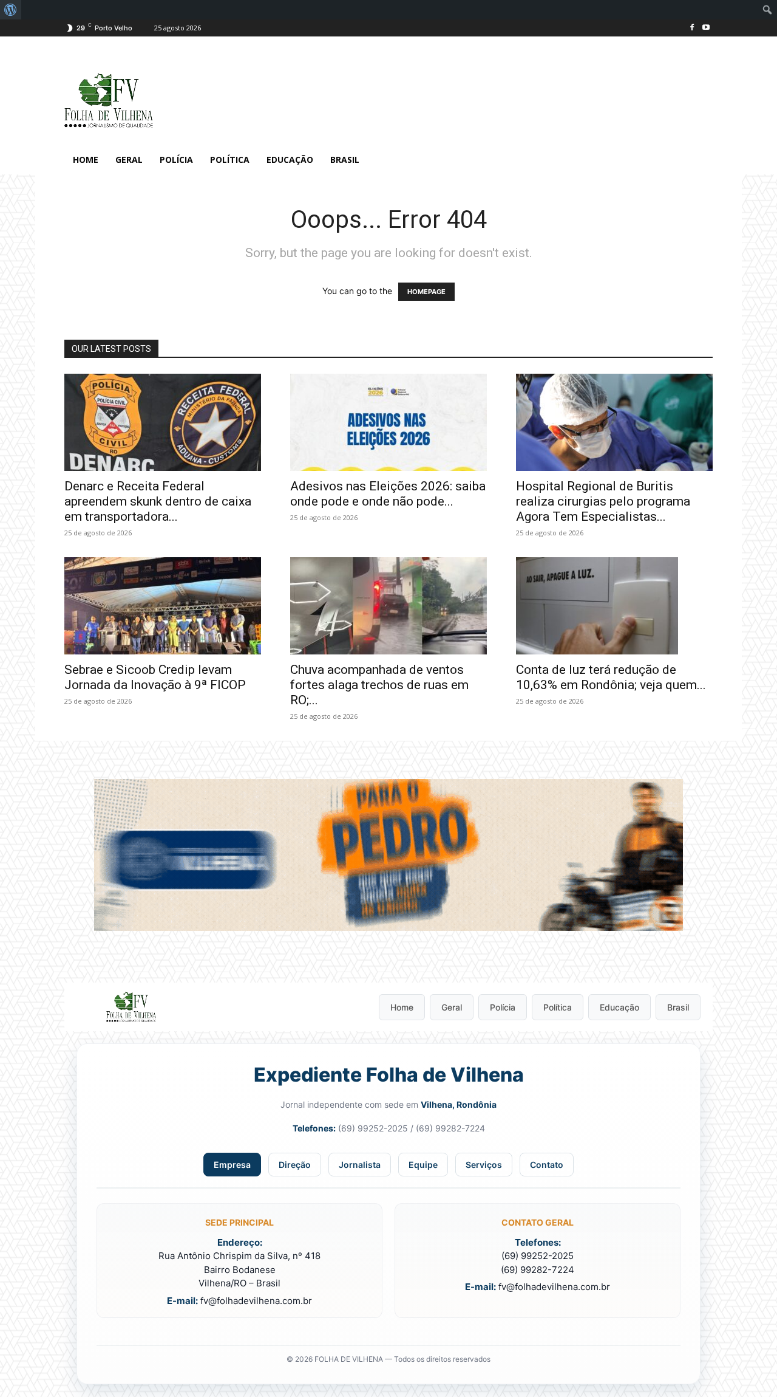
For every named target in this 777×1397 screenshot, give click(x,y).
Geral (451, 1007)
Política (557, 1007)
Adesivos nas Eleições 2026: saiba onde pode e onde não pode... (388, 494)
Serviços (484, 1164)
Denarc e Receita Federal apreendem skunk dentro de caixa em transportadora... (157, 501)
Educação (619, 1007)
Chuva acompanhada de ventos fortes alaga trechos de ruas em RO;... (379, 684)
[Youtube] (706, 28)
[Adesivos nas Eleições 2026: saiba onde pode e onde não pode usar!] (388, 422)
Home (401, 1007)
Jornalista (360, 1164)
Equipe (423, 1164)
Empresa (232, 1164)
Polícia (502, 1007)
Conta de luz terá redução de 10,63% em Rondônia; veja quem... (611, 677)
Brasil (678, 1007)
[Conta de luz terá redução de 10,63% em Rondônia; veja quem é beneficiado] (614, 605)
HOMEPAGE (426, 291)
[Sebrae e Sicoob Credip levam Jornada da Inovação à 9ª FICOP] (162, 605)
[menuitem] (10, 9)
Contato (546, 1164)
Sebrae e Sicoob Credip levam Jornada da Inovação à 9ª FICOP (155, 677)
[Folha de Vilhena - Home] (131, 1007)
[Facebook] (692, 28)
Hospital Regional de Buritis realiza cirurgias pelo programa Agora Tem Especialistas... (603, 501)
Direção (295, 1164)
